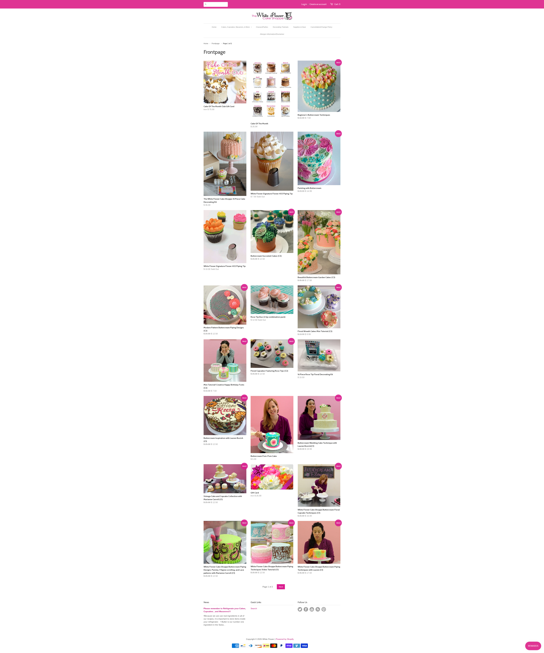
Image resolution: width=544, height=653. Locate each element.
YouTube (312, 609)
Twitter (300, 609)
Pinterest (323, 609)
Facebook (306, 609)
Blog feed (317, 609)
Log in (304, 4)
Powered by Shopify (285, 639)
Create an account (318, 4)
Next (281, 587)
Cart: (337, 4)
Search (254, 608)
